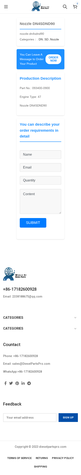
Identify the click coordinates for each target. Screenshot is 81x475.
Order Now (53, 59)
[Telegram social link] (29, 383)
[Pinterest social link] (17, 383)
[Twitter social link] (11, 383)
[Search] (65, 6)
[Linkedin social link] (23, 383)
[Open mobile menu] (6, 6)
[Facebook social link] (5, 383)
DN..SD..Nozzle (49, 39)
